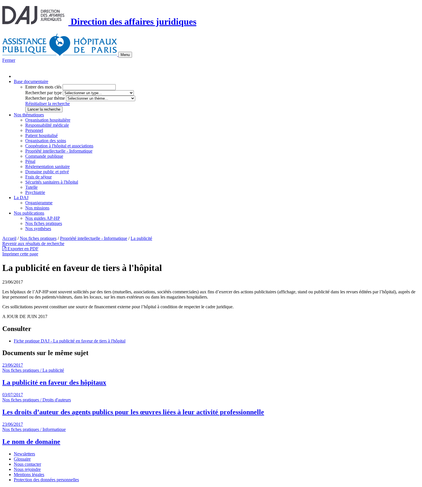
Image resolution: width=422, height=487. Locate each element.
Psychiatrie (35, 192)
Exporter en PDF (22, 248)
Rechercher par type (43, 92)
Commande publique (44, 156)
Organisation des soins (45, 140)
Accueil (9, 238)
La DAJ (21, 197)
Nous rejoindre (27, 469)
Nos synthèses (38, 228)
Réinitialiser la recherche (47, 103)
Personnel (34, 130)
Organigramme (39, 202)
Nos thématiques (29, 114)
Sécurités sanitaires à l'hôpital (51, 182)
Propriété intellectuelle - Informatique (58, 151)
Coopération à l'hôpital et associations (59, 145)
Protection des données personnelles (46, 479)
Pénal (30, 161)
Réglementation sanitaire (47, 166)
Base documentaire (31, 81)
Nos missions (37, 207)
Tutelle (31, 187)
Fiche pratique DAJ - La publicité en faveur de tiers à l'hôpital (69, 340)
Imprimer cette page (20, 253)
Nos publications (29, 213)
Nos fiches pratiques (43, 223)
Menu (125, 55)
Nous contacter (27, 464)
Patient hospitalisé (41, 135)
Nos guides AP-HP (42, 218)
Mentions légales (29, 474)
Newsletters (24, 453)
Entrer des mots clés (43, 86)
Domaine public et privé (47, 171)
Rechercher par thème (45, 98)
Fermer (8, 60)
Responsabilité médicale (47, 125)
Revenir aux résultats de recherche (33, 243)
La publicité (141, 238)
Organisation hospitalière (47, 120)
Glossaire (22, 459)
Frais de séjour (38, 176)
